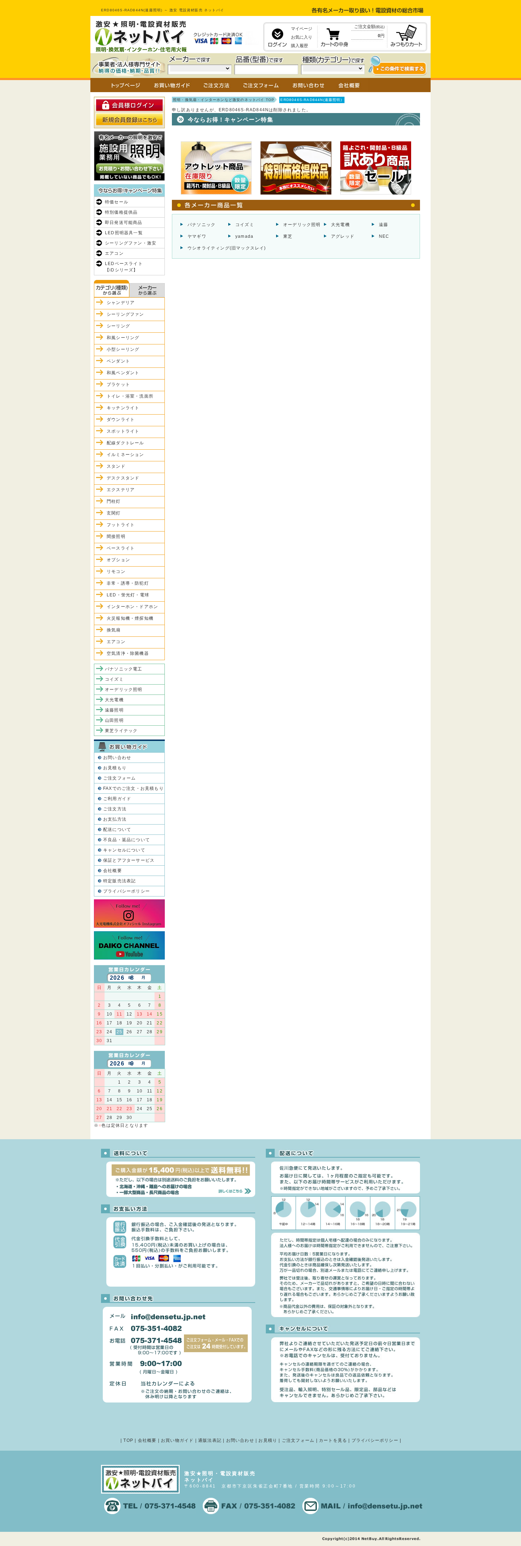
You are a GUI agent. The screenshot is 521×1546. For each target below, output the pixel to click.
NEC (384, 236)
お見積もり (115, 767)
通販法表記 (210, 1440)
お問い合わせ (117, 757)
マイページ (301, 28)
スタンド (116, 466)
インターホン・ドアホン (132, 606)
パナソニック (201, 224)
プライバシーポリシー (126, 891)
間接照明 (116, 536)
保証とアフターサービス (129, 860)
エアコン (114, 253)
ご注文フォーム (119, 778)
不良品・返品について (126, 839)
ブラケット (118, 384)
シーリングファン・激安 (130, 243)
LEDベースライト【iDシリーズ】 (124, 266)
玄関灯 (114, 513)
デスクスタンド (123, 478)
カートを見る (333, 1440)
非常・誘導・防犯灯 (128, 583)
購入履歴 (299, 45)
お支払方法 (115, 819)
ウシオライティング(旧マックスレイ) (226, 248)
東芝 (287, 236)
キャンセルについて (124, 850)
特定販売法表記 (119, 880)
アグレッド (342, 236)
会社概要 (112, 870)
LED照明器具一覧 (124, 232)
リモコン (116, 571)
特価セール (116, 201)
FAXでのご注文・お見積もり (133, 788)
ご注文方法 (115, 808)
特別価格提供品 (121, 212)
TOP (128, 1440)
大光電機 (340, 224)
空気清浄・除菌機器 (128, 653)
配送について (117, 829)
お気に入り (301, 37)
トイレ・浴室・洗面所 (130, 396)
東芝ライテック (121, 730)
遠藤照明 (114, 710)
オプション (118, 559)
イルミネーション (125, 454)
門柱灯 (114, 501)
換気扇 (114, 630)
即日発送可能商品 (123, 222)
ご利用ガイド (117, 798)
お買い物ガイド (177, 1440)
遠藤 (383, 224)
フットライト (121, 524)
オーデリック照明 (302, 224)
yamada (244, 236)
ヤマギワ (196, 236)
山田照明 (114, 720)
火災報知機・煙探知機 (130, 618)
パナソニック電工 (123, 669)
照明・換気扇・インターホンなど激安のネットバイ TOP (223, 100)
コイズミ (244, 224)
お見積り (267, 1440)
